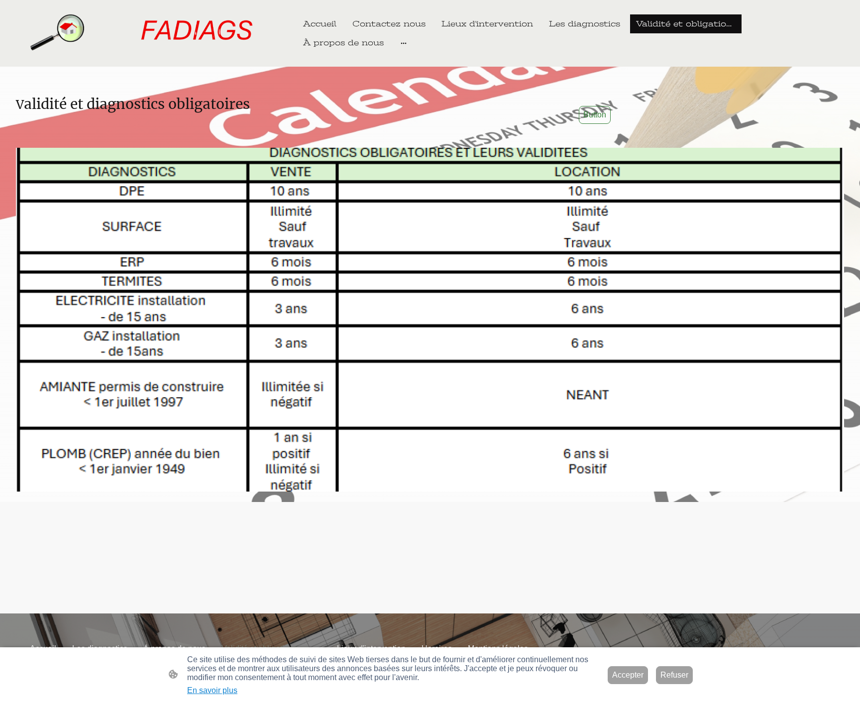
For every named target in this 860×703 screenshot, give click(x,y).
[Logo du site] (148, 33)
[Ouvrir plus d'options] (404, 42)
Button (594, 114)
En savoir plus (212, 690)
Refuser (674, 675)
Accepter (628, 675)
